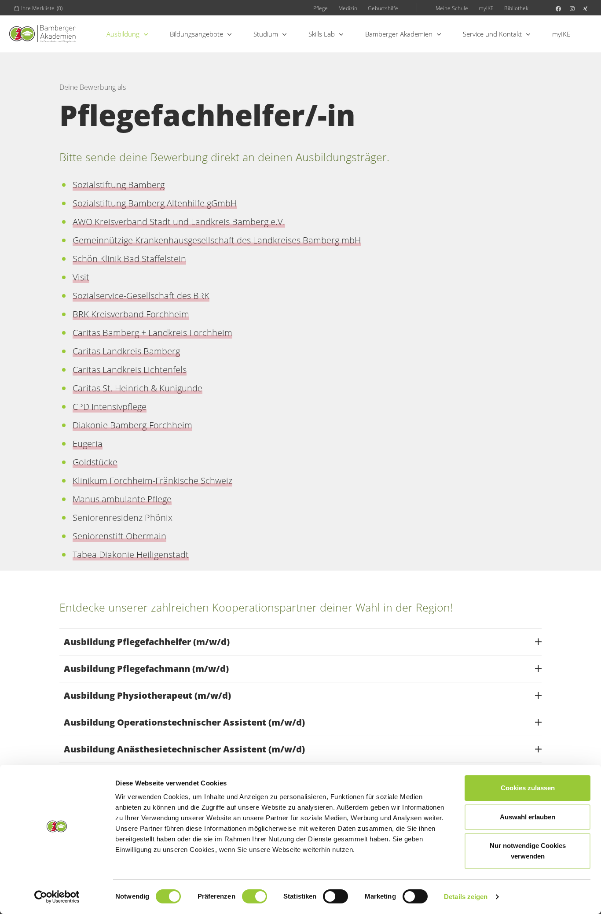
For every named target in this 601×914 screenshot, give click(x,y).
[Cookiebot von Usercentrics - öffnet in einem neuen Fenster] (56, 896)
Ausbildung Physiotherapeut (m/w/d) (147, 695)
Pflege (320, 7)
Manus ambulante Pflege (122, 499)
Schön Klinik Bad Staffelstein (129, 259)
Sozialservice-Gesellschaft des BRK (141, 296)
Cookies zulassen (528, 788)
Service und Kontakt (492, 33)
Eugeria (88, 444)
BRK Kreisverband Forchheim (131, 314)
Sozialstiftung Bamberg (119, 185)
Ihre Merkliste (41, 7)
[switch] (254, 896)
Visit (81, 277)
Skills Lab (321, 33)
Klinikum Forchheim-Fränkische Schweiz (152, 480)
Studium (265, 33)
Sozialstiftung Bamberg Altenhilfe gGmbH (155, 203)
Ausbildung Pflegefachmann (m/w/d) (146, 668)
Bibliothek (516, 7)
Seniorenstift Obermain (119, 536)
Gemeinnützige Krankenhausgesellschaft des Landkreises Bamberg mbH (217, 240)
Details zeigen (465, 896)
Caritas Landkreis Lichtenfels (130, 370)
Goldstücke (95, 462)
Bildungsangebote (196, 33)
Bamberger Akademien (398, 33)
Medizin (347, 7)
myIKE (486, 7)
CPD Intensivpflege (110, 407)
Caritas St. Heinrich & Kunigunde (137, 388)
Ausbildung (122, 33)
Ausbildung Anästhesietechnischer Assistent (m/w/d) (184, 749)
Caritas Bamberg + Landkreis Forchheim (152, 333)
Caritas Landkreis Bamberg (126, 351)
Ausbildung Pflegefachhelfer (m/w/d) (147, 642)
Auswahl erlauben (527, 817)
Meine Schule (452, 7)
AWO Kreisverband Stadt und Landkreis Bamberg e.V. (179, 222)
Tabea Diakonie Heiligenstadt (131, 554)
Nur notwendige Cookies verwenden (528, 851)
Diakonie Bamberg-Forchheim (132, 425)
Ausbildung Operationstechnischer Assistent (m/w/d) (184, 722)
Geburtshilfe (383, 7)
